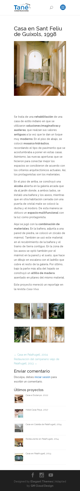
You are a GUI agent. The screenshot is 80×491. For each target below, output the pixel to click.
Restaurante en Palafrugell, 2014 (42, 439)
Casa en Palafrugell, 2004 (31, 354)
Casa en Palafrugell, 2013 (38, 453)
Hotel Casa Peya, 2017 (37, 409)
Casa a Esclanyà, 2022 (37, 395)
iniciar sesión (42, 377)
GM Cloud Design (42, 485)
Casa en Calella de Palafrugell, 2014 (43, 424)
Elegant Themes (42, 481)
